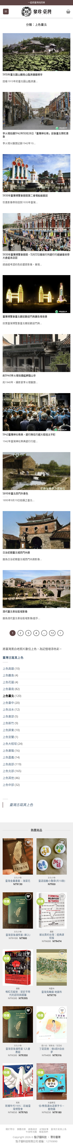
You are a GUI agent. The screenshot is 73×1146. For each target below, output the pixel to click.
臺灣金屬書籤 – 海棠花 (17, 880)
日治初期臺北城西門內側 (16, 552)
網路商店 (32, 1129)
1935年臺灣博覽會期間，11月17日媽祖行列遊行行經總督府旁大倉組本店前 (36, 256)
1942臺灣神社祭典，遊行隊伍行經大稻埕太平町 (29, 434)
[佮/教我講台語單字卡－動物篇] (51, 1081)
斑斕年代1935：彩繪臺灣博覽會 (18, 1107)
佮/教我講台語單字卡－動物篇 (51, 1107)
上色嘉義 (8, 757)
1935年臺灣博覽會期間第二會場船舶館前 (25, 195)
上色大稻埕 (10, 744)
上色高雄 (8, 669)
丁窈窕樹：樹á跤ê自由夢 (51, 1050)
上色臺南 (8, 689)
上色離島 (8, 675)
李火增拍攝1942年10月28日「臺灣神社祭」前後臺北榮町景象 (36, 135)
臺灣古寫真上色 (13, 658)
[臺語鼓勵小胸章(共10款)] (51, 856)
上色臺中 (8, 703)
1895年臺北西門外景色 (15, 493)
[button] (6, 12)
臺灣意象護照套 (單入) (18, 934)
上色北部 (8, 771)
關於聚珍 (10, 1129)
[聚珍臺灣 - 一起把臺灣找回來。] (36, 11)
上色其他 (8, 778)
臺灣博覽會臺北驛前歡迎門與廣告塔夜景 (25, 316)
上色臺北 (8, 696)
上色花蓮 (8, 682)
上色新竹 (8, 723)
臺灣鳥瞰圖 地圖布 (51, 991)
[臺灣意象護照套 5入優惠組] (18, 1024)
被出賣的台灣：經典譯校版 (51, 936)
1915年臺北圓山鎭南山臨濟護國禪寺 (23, 74)
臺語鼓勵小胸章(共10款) (51, 880)
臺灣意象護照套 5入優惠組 (18, 1050)
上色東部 (8, 716)
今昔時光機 (31, 1131)
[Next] (60, 633)
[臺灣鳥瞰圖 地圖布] (51, 967)
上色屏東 (8, 730)
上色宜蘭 (8, 737)
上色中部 (8, 785)
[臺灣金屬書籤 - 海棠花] (18, 856)
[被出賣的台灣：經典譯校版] (51, 910)
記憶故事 (44, 1129)
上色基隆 (8, 751)
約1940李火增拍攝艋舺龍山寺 (19, 375)
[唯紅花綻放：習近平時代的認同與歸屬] (18, 967)
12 (52, 633)
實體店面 (21, 1129)
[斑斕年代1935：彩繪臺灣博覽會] (18, 1081)
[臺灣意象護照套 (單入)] (18, 910)
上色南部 (8, 764)
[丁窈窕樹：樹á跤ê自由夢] (51, 1024)
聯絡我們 (43, 1131)
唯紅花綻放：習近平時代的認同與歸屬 (17, 993)
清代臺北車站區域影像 (15, 611)
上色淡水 (8, 709)
